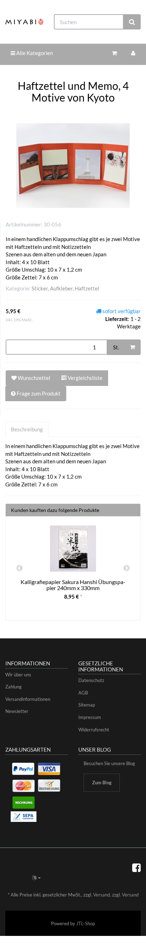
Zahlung (13, 686)
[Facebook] (136, 867)
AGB (83, 693)
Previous (19, 568)
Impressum (89, 717)
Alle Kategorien (34, 53)
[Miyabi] (24, 21)
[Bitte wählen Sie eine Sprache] (36, 878)
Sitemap (86, 705)
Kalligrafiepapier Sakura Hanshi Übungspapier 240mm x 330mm (73, 585)
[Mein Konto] (133, 53)
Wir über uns (18, 674)
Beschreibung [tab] (27, 429)
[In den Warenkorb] (132, 347)
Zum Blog (102, 782)
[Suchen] (132, 21)
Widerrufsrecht (93, 729)
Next (126, 568)
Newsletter (16, 711)
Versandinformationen (27, 699)
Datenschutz (91, 680)
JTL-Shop (85, 923)
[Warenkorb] (114, 53)
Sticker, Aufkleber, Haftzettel (65, 288)
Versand (101, 895)
